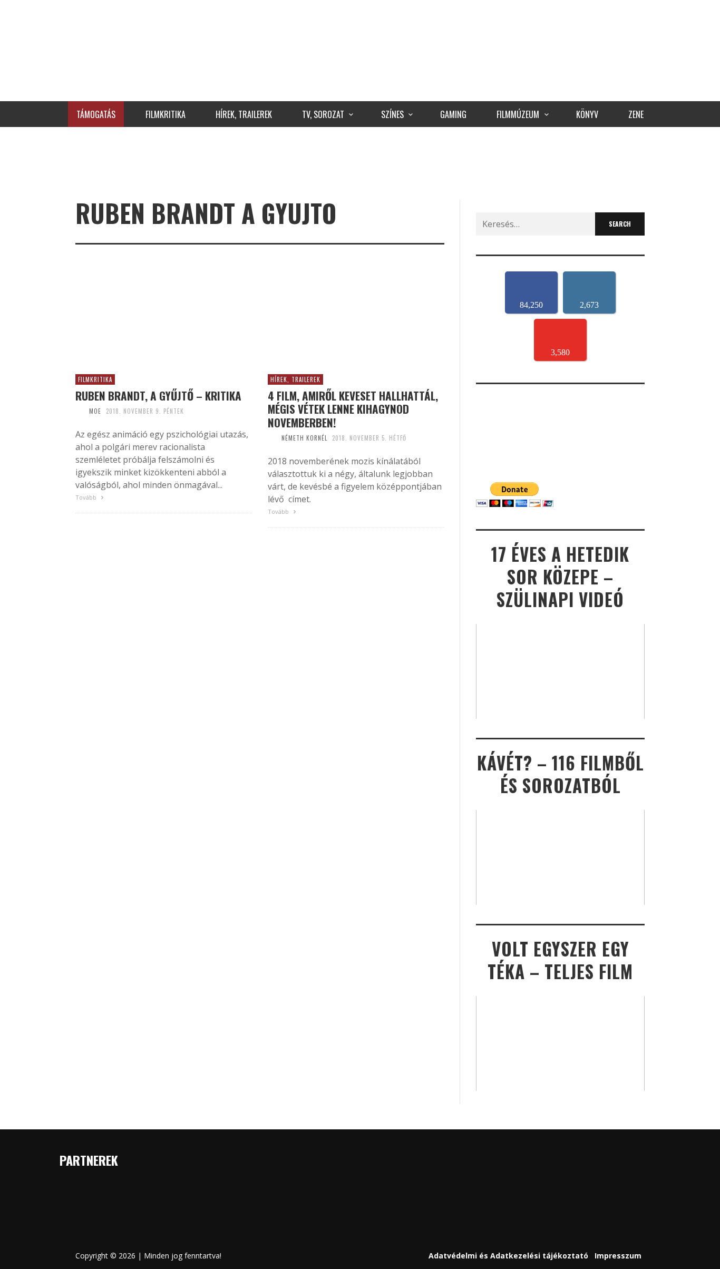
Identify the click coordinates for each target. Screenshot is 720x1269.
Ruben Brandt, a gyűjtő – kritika (158, 395)
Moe (95, 411)
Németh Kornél (304, 438)
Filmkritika (95, 379)
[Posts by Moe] (79, 411)
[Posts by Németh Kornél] (272, 438)
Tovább (86, 497)
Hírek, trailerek (295, 379)
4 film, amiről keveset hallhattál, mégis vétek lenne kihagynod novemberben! (353, 409)
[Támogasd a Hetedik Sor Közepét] (360, 161)
